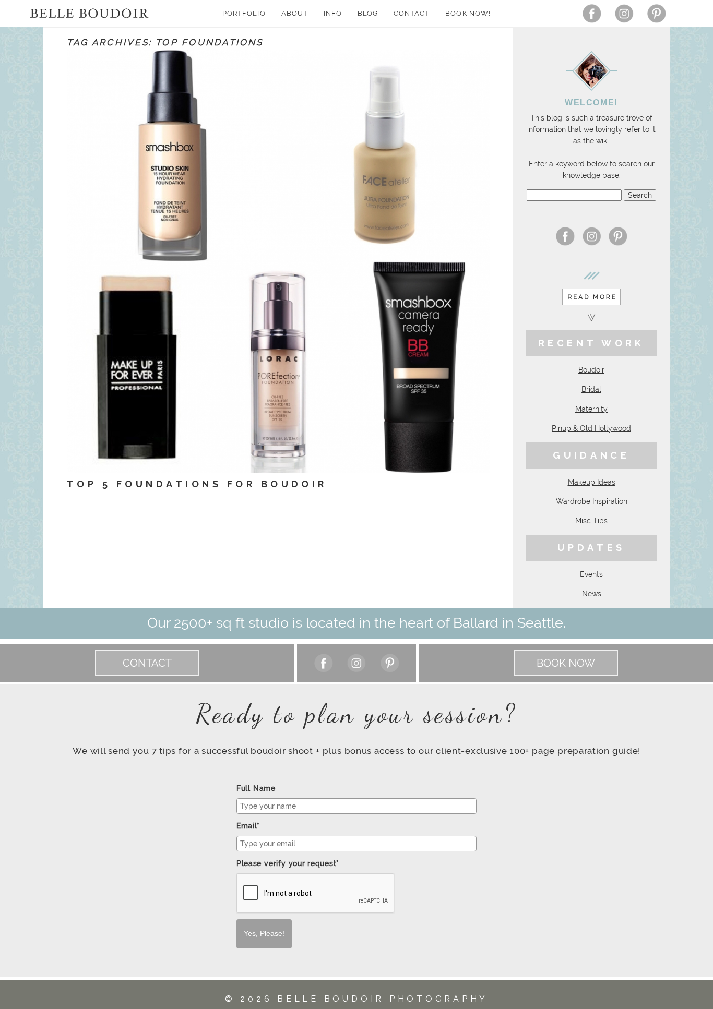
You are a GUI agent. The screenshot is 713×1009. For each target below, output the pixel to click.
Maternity (591, 409)
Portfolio (243, 13)
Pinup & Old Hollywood (591, 428)
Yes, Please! (264, 933)
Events (591, 574)
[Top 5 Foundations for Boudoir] (278, 261)
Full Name (256, 788)
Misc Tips (591, 520)
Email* (248, 826)
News (591, 594)
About (294, 13)
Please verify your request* (287, 863)
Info (333, 13)
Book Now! (467, 13)
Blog (368, 13)
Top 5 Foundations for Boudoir (197, 483)
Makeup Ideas (591, 482)
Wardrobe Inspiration (591, 501)
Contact (412, 13)
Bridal (591, 389)
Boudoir (591, 370)
